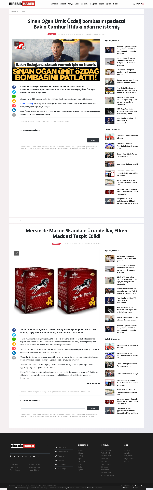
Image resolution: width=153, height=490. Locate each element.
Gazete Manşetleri (107, 475)
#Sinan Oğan (40, 121)
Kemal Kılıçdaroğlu (27, 104)
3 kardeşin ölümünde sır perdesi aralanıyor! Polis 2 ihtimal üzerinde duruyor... (127, 90)
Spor (77, 4)
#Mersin (23, 392)
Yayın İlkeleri (14, 467)
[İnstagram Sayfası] (19, 456)
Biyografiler (128, 456)
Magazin (93, 4)
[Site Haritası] (35, 456)
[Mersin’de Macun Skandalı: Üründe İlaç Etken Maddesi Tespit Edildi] (56, 286)
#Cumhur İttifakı (63, 121)
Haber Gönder (34, 470)
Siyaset (63, 4)
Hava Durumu (106, 450)
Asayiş (70, 4)
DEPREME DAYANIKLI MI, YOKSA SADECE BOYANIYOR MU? (127, 182)
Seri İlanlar (105, 470)
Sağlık (101, 4)
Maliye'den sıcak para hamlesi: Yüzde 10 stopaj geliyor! (126, 72)
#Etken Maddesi (73, 392)
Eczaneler (104, 458)
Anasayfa (14, 11)
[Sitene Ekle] (39, 456)
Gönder (93, 140)
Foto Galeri (62, 447)
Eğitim (109, 4)
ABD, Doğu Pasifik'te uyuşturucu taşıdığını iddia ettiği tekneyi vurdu (127, 111)
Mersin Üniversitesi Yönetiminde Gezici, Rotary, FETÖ (127, 146)
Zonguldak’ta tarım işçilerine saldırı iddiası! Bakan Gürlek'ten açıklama (127, 201)
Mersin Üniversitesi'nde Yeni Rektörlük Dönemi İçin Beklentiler (127, 173)
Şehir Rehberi (106, 472)
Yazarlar (61, 456)
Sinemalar (104, 467)
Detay (126, 488)
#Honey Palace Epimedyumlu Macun (53, 392)
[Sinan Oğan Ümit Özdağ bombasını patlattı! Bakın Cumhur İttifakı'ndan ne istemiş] (56, 60)
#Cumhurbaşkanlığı (27, 121)
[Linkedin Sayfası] (27, 456)
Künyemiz (62, 464)
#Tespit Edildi (85, 392)
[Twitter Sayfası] (15, 456)
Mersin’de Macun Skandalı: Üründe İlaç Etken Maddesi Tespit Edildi (127, 191)
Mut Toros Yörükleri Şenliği (127, 164)
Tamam (135, 488)
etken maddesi (46, 344)
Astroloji (127, 461)
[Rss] (31, 456)
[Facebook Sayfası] (11, 456)
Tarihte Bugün (106, 464)
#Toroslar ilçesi (33, 392)
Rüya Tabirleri (129, 458)
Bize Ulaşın (62, 469)
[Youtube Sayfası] (23, 456)
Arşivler (61, 460)
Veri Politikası (15, 470)
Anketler (127, 453)
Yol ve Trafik (105, 453)
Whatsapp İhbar (34, 467)
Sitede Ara (127, 450)
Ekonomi (84, 4)
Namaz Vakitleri (106, 456)
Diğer (115, 4)
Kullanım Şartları (34, 464)
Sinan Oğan (25, 99)
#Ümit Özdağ (51, 121)
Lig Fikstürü (105, 461)
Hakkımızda (14, 464)
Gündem (54, 4)
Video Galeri (63, 452)
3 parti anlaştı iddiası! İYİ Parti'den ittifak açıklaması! (126, 120)
